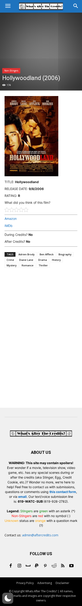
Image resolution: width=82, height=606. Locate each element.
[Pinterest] (45, 566)
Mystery (12, 265)
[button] (7, 598)
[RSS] (62, 566)
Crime (10, 260)
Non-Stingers (11, 70)
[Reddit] (54, 566)
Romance (27, 265)
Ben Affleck (47, 254)
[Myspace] (28, 566)
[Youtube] (71, 566)
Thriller (43, 265)
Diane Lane (26, 260)
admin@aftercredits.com (40, 535)
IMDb (9, 226)
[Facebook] (10, 566)
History (56, 260)
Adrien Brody (26, 254)
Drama (42, 260)
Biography (65, 254)
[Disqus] (41, 338)
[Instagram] (19, 566)
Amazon (11, 218)
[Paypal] (36, 566)
